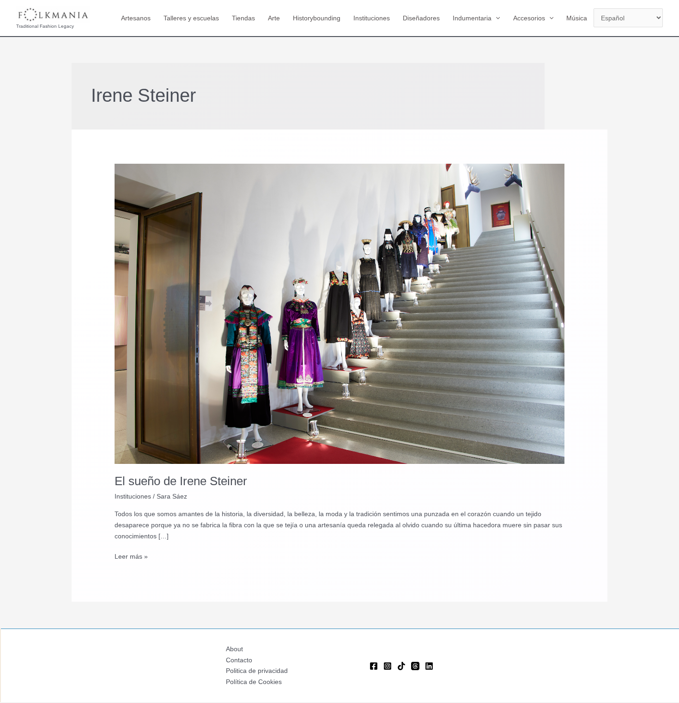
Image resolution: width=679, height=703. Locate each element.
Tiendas (243, 18)
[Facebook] (374, 666)
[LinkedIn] (429, 666)
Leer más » (131, 557)
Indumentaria (472, 18)
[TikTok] (401, 666)
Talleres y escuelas (191, 18)
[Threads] (415, 666)
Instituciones (371, 18)
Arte (274, 18)
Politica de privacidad (257, 670)
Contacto (239, 660)
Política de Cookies (254, 681)
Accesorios (529, 18)
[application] (495, 18)
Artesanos (136, 18)
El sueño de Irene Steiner (181, 481)
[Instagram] (387, 666)
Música (576, 18)
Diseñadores (421, 18)
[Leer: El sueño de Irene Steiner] (339, 313)
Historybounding (316, 18)
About (234, 649)
